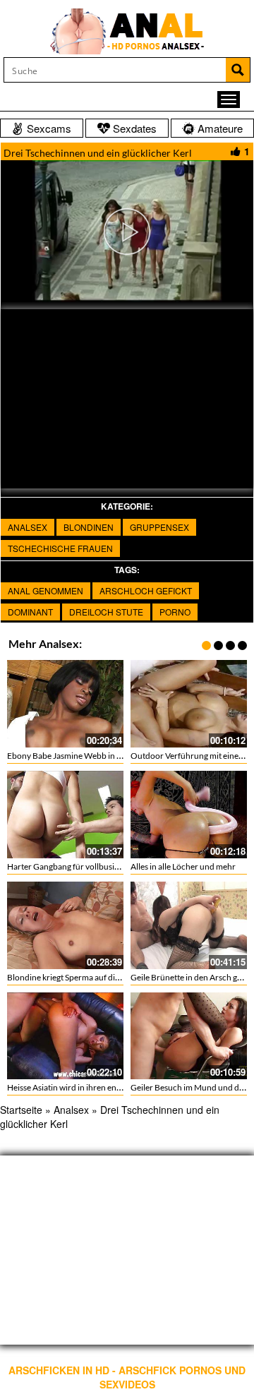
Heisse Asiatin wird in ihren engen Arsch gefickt (93, 1087)
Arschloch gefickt (145, 590)
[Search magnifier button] (238, 70)
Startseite (21, 1110)
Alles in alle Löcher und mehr (183, 866)
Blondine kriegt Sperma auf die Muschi (77, 977)
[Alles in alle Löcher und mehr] (189, 814)
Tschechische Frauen (60, 548)
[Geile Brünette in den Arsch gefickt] (189, 925)
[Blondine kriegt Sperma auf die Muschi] (65, 925)
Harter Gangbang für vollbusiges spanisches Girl (95, 866)
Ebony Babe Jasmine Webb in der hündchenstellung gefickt (115, 755)
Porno (174, 612)
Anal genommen (45, 590)
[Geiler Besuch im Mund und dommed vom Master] (189, 1036)
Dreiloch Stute (106, 612)
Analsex (27, 527)
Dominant (30, 612)
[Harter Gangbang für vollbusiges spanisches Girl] (65, 814)
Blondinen (89, 527)
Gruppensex (159, 527)
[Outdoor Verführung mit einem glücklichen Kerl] (189, 703)
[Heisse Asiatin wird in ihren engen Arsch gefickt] (65, 1036)
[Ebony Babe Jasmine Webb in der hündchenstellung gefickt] (65, 703)
